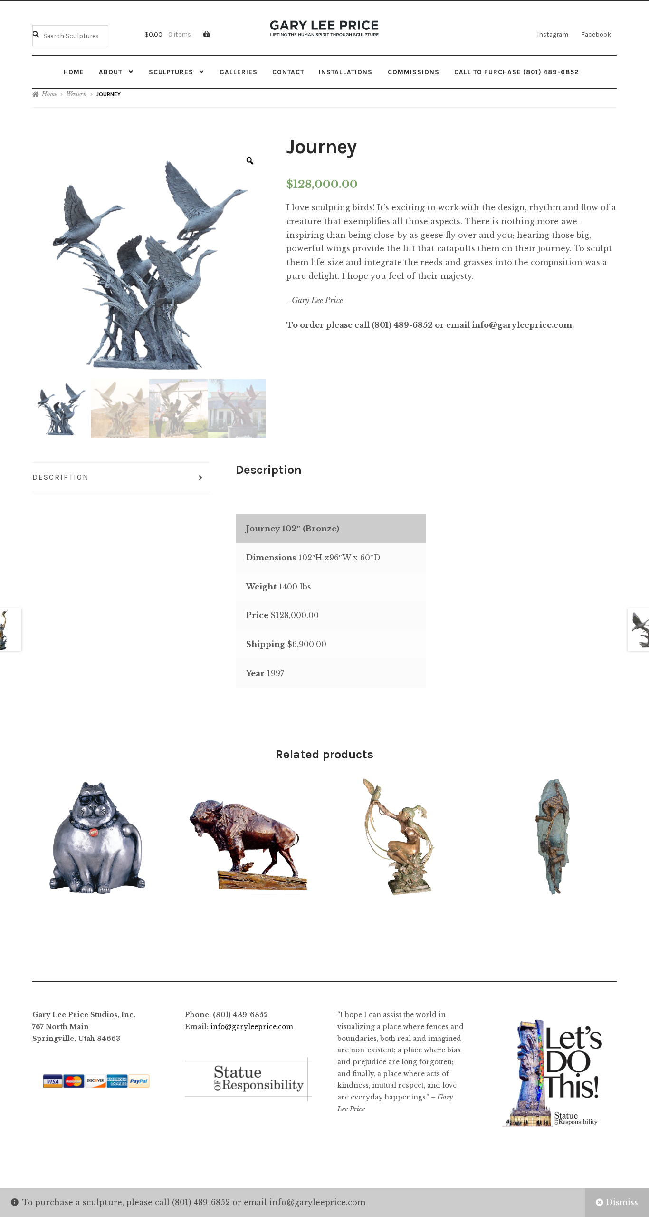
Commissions (413, 72)
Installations (345, 72)
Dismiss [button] (622, 1202)
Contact (288, 72)
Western (76, 94)
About (110, 72)
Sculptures (171, 72)
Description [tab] (60, 476)
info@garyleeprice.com (251, 1027)
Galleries (239, 72)
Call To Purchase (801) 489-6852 (516, 72)
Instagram (552, 34)
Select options (553, 837)
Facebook (596, 34)
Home (74, 72)
